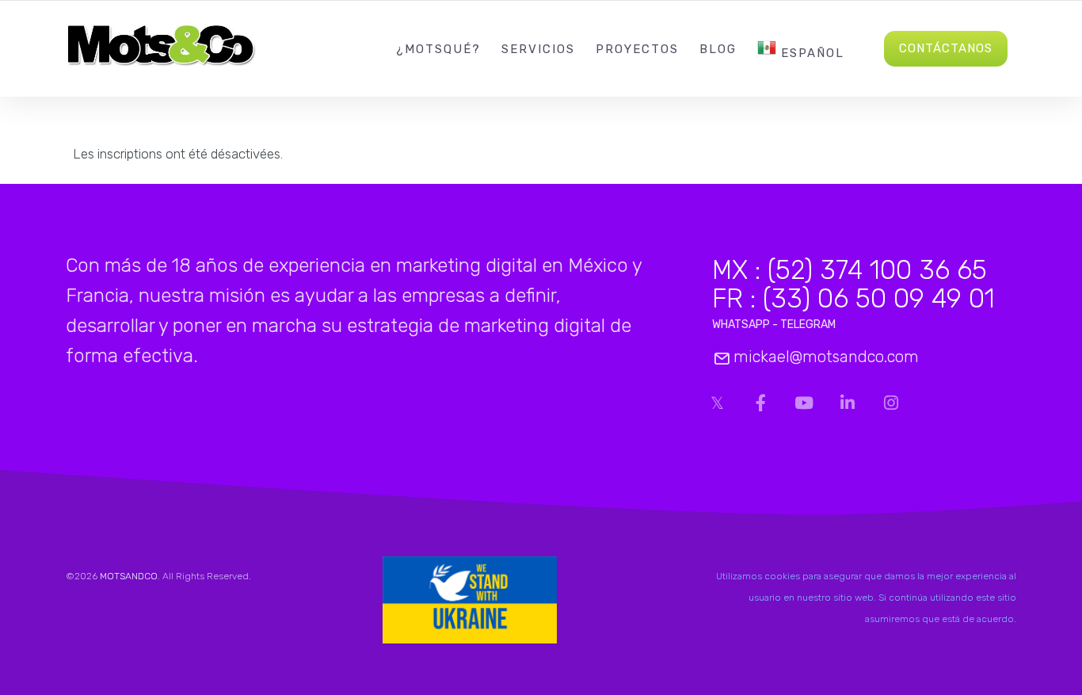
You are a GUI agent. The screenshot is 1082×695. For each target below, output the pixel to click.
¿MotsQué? (438, 49)
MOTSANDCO (129, 576)
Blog (718, 49)
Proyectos (637, 49)
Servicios (538, 49)
